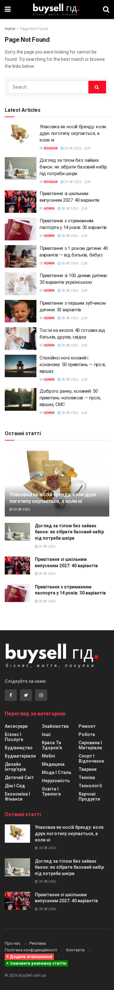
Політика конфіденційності (31, 950)
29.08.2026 (72, 182)
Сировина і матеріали (90, 745)
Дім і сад (15, 785)
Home (10, 29)
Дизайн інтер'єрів (15, 767)
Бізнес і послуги (14, 737)
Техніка (87, 777)
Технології (90, 785)
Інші (46, 734)
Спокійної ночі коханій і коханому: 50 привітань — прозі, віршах (73, 364)
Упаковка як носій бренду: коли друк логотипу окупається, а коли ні (73, 133)
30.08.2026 (72, 148)
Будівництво (19, 747)
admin (49, 208)
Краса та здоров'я (52, 745)
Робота (87, 734)
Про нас (12, 943)
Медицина (53, 764)
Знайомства (55, 726)
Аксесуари (16, 726)
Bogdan (51, 148)
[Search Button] (97, 87)
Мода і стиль (56, 772)
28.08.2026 (69, 208)
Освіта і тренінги (51, 791)
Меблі (48, 755)
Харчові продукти (89, 796)
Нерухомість (56, 780)
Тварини (88, 769)
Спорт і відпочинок (91, 758)
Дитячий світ (19, 777)
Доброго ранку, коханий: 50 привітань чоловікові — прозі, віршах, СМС (70, 397)
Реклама (37, 943)
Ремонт (87, 726)
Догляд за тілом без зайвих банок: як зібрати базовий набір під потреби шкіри (73, 166)
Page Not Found (34, 29)
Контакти (75, 950)
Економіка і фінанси (17, 796)
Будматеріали (20, 755)
